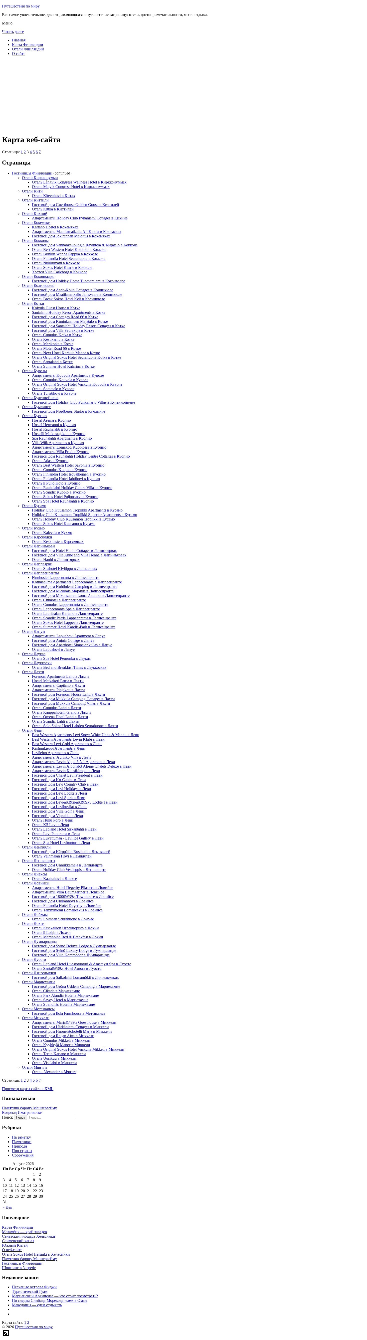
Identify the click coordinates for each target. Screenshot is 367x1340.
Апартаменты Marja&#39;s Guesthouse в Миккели (74, 1022)
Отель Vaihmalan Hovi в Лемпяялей (62, 856)
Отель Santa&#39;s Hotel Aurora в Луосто (66, 968)
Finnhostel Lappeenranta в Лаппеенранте (65, 577)
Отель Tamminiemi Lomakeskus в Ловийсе (67, 910)
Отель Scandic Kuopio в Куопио (59, 492)
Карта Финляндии (27, 44)
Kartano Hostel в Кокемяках (55, 227)
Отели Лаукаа (33, 654)
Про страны (22, 1151)
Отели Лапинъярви (38, 546)
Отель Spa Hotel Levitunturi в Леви (61, 842)
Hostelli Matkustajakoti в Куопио (58, 434)
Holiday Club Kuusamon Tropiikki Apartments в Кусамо (77, 510)
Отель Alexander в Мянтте (54, 1072)
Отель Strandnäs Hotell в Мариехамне (63, 1004)
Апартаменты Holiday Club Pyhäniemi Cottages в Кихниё (80, 218)
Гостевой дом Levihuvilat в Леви (59, 807)
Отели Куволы (34, 371)
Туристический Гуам (29, 1291)
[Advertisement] (152, 95)
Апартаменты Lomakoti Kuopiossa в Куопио (69, 447)
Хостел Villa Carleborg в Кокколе (59, 272)
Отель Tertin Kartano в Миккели (59, 1054)
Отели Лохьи (33, 923)
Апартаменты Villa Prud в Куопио (60, 452)
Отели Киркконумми (40, 177)
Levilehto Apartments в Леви (55, 753)
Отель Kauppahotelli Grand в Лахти (61, 712)
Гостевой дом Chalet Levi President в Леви (67, 775)
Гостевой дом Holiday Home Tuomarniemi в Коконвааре (78, 281)
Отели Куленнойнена (40, 398)
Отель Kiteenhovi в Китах (53, 195)
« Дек (7, 1207)
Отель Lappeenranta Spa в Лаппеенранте (66, 609)
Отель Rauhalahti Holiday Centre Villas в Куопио (72, 488)
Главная (18, 40)
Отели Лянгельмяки (39, 973)
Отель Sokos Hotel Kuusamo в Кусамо (63, 523)
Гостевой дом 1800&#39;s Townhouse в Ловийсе (73, 896)
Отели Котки (33, 303)
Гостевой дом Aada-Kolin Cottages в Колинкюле (72, 290)
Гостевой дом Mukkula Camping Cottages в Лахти (73, 699)
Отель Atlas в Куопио (50, 461)
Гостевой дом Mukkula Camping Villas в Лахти (71, 703)
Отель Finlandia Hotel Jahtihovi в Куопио (66, 479)
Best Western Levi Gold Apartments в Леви (67, 744)
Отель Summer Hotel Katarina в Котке (63, 366)
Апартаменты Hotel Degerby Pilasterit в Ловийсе (72, 887)
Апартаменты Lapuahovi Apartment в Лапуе (68, 636)
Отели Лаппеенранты (40, 573)
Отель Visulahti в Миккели (54, 1063)
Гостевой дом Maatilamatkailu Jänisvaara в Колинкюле (77, 294)
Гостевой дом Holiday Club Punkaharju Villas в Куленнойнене (83, 402)
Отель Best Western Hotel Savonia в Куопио (68, 465)
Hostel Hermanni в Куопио (54, 425)
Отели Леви (32, 730)
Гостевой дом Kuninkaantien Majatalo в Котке (70, 321)
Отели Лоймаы (35, 914)
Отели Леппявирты (38, 860)
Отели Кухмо (33, 528)
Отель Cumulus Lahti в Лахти (56, 708)
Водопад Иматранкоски (22, 1112)
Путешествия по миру (21, 6)
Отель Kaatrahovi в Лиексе (54, 878)
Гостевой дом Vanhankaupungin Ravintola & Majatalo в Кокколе (85, 245)
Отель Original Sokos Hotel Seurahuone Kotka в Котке (76, 357)
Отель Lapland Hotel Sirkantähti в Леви (64, 829)
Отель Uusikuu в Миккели (54, 1058)
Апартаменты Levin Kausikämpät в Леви (66, 771)
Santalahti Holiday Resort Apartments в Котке (68, 312)
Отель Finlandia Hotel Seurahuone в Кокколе (68, 258)
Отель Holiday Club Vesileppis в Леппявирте (69, 869)
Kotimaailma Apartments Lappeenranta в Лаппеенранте (77, 582)
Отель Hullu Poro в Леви (52, 820)
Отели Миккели (35, 1018)
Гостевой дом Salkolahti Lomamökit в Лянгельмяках (75, 977)
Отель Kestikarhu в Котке (53, 339)
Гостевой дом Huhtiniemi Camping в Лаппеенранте (74, 586)
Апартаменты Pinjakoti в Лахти (58, 690)
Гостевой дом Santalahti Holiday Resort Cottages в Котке (78, 326)
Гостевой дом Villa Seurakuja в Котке (63, 330)
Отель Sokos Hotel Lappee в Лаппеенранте (68, 622)
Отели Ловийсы (35, 883)
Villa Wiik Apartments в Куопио (58, 443)
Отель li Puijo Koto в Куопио (56, 483)
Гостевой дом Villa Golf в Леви (58, 811)
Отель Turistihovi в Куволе (54, 393)
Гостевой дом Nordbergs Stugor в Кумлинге (68, 411)
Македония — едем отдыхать (37, 1305)
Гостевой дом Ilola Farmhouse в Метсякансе (68, 1013)
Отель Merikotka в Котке (52, 344)
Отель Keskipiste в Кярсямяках (58, 541)
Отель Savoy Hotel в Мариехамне (60, 1000)
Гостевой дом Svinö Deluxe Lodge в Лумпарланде (74, 946)
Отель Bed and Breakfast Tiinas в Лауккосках (69, 667)
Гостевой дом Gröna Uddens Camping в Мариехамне (76, 986)
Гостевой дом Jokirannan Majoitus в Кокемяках (71, 236)
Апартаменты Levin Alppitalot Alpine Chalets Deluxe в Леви (82, 766)
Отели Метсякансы (38, 1009)
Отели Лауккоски (37, 663)
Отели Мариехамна (38, 982)
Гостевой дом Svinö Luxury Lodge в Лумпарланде (74, 950)
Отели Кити (32, 191)
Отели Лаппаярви (37, 564)
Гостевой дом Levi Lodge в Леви (59, 793)
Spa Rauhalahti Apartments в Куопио (62, 438)
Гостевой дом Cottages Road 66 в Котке (65, 317)
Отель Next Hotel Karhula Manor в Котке (66, 353)
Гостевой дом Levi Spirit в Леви (58, 798)
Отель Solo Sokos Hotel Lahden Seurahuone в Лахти (75, 726)
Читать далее (13, 31)
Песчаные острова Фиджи (34, 1287)
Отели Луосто (34, 959)
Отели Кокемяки (36, 222)
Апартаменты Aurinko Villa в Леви (61, 757)
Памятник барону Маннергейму (29, 1108)
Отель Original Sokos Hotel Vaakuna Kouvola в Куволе (77, 384)
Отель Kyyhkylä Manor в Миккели (61, 1045)
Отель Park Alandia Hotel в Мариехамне (65, 995)
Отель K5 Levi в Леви (50, 825)
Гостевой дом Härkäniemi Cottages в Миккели (70, 1027)
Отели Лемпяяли (36, 847)
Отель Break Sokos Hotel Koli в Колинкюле (68, 299)
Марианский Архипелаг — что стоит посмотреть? (55, 1296)
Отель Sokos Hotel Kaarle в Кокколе (62, 267)
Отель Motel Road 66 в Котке (56, 348)
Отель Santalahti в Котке (52, 362)
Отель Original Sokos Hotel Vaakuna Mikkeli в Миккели (78, 1049)
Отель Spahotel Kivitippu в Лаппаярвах (64, 568)
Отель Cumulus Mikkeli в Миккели (61, 1040)
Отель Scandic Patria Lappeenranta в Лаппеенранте (74, 618)
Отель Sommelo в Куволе (53, 389)
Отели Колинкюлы (38, 285)
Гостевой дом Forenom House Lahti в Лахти (68, 694)
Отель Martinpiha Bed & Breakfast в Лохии (67, 937)
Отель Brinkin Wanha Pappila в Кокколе (65, 254)
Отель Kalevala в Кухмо (52, 532)
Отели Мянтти (34, 1067)
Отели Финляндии (28, 49)
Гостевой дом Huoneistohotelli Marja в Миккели (72, 1031)
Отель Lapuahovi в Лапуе (53, 649)
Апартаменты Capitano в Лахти (58, 685)
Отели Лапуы (33, 631)
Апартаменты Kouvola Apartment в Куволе (68, 375)
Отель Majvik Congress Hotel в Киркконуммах (71, 186)
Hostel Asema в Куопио (51, 420)
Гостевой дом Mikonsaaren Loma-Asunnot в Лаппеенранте (81, 595)
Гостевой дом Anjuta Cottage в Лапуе (63, 640)
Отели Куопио (34, 416)
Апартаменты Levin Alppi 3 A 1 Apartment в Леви (73, 762)
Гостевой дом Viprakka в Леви (57, 816)
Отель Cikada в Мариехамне (56, 991)
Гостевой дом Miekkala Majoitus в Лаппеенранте (73, 591)
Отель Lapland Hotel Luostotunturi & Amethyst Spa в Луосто (81, 964)
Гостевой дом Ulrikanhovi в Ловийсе (63, 901)
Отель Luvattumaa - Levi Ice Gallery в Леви (68, 838)
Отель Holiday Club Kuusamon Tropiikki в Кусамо (73, 519)
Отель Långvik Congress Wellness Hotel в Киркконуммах (79, 182)
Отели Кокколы (35, 240)
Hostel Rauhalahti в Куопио (54, 429)
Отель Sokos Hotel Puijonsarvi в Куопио (65, 497)
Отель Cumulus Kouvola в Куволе (60, 380)
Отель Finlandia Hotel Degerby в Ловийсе (66, 905)
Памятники (21, 1142)
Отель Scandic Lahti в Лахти (55, 721)
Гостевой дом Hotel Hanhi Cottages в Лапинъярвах (74, 550)
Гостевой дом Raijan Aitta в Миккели (63, 1036)
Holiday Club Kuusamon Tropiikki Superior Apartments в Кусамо (84, 514)
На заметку (21, 1137)
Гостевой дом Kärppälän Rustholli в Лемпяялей (71, 851)
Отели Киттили (35, 200)
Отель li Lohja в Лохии (51, 932)
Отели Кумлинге (36, 407)
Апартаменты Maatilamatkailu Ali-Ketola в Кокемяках (76, 231)
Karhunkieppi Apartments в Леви (58, 748)
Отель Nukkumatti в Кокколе (56, 263)
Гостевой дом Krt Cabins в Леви (59, 780)
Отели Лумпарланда (39, 941)
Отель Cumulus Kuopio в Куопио (59, 470)
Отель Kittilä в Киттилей (53, 209)
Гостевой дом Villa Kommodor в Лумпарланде (71, 955)
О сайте (18, 53)
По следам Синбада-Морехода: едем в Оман (49, 1300)
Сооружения (22, 1155)
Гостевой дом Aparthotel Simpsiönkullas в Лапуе (72, 645)
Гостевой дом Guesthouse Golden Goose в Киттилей (75, 204)
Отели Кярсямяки (37, 537)
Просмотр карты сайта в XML (27, 1089)
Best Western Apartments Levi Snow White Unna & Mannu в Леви (85, 735)
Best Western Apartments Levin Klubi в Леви (68, 739)
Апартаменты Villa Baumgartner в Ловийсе (68, 892)
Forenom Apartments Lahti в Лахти (60, 676)
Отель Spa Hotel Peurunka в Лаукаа (61, 658)
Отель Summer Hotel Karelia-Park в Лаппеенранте (73, 627)
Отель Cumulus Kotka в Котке (57, 335)
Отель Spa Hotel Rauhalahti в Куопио (63, 501)
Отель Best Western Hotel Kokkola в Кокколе (69, 249)
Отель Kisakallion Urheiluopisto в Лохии (65, 928)
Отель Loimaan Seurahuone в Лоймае (63, 919)
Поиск (7, 1117)
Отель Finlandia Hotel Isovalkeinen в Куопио (69, 474)
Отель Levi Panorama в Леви (56, 834)
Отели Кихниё (34, 213)
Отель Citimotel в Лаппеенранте (59, 600)
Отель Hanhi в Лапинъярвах (56, 559)
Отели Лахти (33, 672)
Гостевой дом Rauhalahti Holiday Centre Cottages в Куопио (81, 456)
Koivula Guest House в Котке (56, 308)
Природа (19, 1146)
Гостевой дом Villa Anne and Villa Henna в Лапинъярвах (79, 555)
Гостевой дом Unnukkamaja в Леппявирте (67, 865)
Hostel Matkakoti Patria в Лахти (58, 681)
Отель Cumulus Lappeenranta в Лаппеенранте (70, 604)
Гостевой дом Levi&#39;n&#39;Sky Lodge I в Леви (75, 802)
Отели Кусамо (34, 505)
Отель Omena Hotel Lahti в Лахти (60, 717)
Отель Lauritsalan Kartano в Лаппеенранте (67, 613)
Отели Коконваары (38, 276)
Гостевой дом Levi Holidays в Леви (61, 789)
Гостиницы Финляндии (32, 173)
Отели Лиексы (34, 874)
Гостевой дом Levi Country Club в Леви (65, 784)
